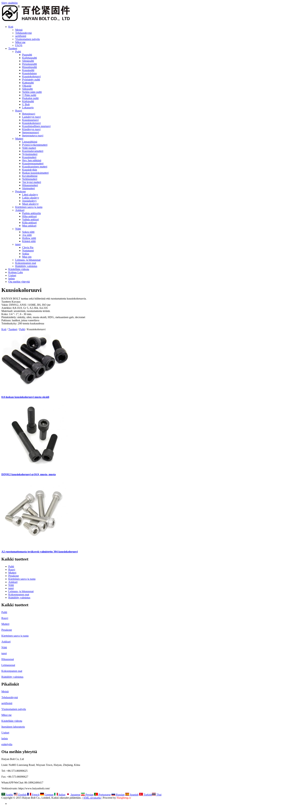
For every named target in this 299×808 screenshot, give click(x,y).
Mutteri (19, 138)
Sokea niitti (28, 231)
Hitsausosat (7, 659)
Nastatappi (28, 250)
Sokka (25, 253)
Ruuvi (18, 110)
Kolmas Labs (15, 272)
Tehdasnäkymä (23, 32)
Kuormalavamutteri (32, 151)
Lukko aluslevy (30, 197)
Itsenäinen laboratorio (13, 726)
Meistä (18, 29)
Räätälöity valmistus (26, 266)
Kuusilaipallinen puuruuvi (36, 126)
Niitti (18, 228)
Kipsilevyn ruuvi (31, 129)
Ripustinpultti (29, 67)
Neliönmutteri (29, 179)
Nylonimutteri (29, 154)
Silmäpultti (28, 60)
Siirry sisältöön (9, 2)
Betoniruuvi (28, 113)
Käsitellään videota (18, 269)
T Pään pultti (29, 95)
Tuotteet (12, 48)
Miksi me (20, 42)
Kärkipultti (28, 101)
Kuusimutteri (29, 157)
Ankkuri (19, 210)
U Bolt (26, 104)
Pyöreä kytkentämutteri (34, 144)
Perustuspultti (29, 64)
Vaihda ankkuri (30, 219)
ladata (11, 278)
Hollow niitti (29, 238)
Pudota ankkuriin (31, 213)
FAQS (18, 45)
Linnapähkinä (29, 141)
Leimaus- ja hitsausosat (27, 259)
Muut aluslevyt (30, 203)
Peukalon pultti (30, 98)
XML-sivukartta (92, 797)
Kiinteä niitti (29, 241)
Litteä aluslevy (30, 194)
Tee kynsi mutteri (31, 182)
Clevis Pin (27, 247)
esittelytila (6, 744)
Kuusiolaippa (29, 73)
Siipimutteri (28, 188)
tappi (18, 244)
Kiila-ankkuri (29, 222)
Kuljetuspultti (29, 57)
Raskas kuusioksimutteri (35, 172)
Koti (10, 26)
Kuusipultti (28, 70)
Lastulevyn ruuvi (31, 116)
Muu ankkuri (29, 225)
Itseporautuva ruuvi (32, 135)
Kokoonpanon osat (25, 263)
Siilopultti (27, 88)
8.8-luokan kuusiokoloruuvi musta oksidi (25, 397)
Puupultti (27, 54)
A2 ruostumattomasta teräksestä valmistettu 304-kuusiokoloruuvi (39, 551)
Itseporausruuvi (30, 132)
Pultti (18, 51)
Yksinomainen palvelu (27, 39)
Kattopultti (28, 82)
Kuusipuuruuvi (30, 119)
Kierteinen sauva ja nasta (28, 207)
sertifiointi (20, 36)
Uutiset (12, 275)
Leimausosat (8, 665)
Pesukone (20, 191)
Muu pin (26, 256)
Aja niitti (27, 235)
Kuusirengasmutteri (32, 163)
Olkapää (26, 85)
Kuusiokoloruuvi (31, 76)
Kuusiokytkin (29, 169)
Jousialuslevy (29, 200)
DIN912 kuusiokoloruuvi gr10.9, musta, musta (28, 474)
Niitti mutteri (29, 147)
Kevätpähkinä (29, 175)
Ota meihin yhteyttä (19, 281)
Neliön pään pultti (32, 92)
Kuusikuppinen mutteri (34, 166)
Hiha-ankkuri (29, 216)
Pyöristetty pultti (31, 79)
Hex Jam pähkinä (31, 160)
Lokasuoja (28, 107)
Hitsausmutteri (30, 185)
